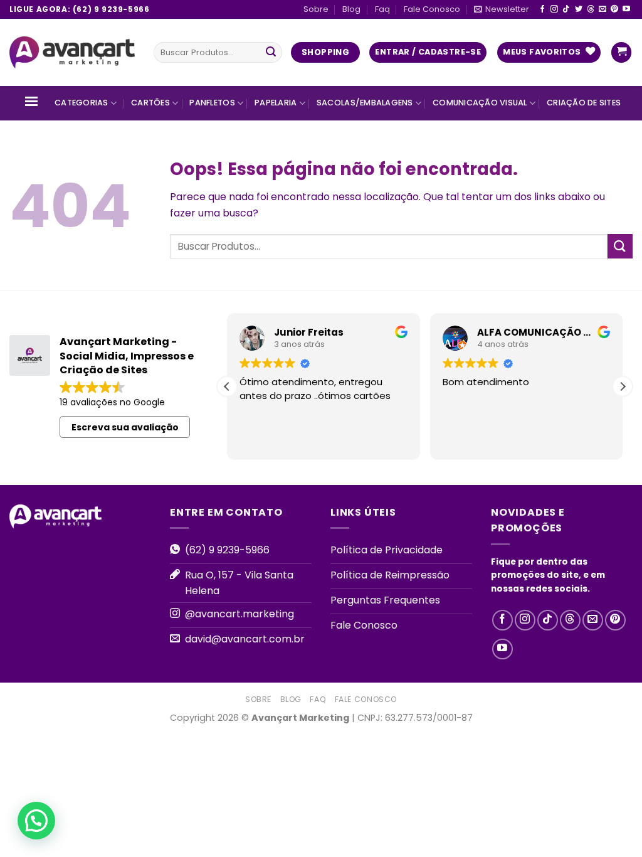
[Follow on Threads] (590, 9)
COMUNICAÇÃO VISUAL (480, 102)
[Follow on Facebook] (542, 9)
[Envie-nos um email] (602, 9)
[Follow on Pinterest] (614, 9)
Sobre (316, 9)
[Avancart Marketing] (72, 52)
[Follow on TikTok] (566, 9)
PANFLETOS (211, 102)
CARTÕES (150, 102)
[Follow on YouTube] (626, 9)
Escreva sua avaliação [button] (125, 427)
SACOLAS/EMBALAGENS (365, 102)
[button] (622, 386)
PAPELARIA (276, 102)
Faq (382, 9)
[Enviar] (271, 52)
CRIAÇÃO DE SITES (584, 102)
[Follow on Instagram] (554, 9)
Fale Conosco (432, 9)
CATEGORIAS (81, 102)
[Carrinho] (621, 52)
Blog (351, 9)
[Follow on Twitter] (578, 9)
